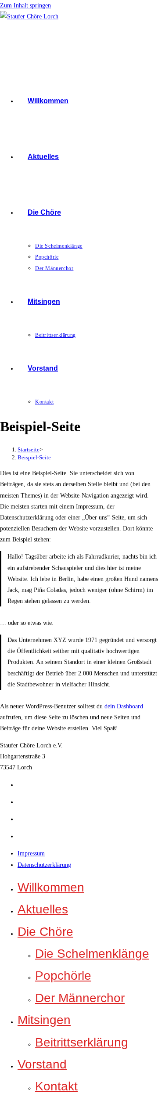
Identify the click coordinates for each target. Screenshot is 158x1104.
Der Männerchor (80, 998)
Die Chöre (45, 931)
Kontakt (56, 1086)
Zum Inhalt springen (25, 5)
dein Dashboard (123, 706)
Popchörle (63, 975)
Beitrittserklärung (81, 1042)
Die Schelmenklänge (92, 953)
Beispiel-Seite (34, 457)
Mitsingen (44, 1020)
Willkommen (51, 887)
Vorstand (42, 1064)
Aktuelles (43, 909)
